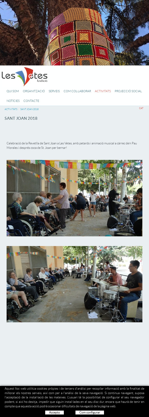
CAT (141, 108)
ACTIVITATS (11, 109)
